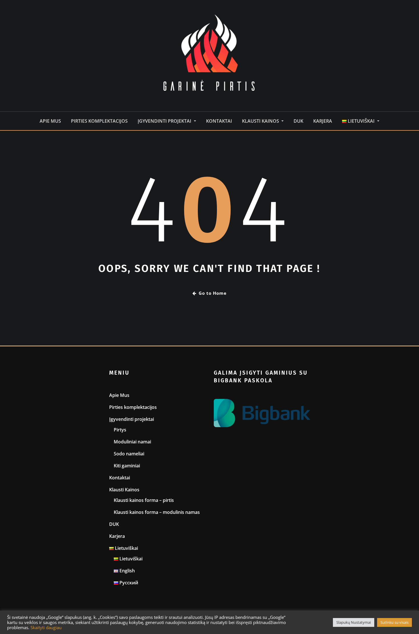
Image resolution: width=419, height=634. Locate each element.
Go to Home (213, 293)
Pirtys (120, 430)
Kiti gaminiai (127, 466)
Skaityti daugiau (46, 627)
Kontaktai (219, 121)
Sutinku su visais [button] (394, 622)
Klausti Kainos (261, 121)
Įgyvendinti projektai (165, 121)
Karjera (322, 121)
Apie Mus (50, 121)
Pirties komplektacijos (99, 121)
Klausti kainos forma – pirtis (144, 500)
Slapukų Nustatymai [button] (353, 622)
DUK (298, 121)
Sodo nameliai (129, 454)
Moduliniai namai (132, 442)
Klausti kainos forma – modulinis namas (157, 512)
